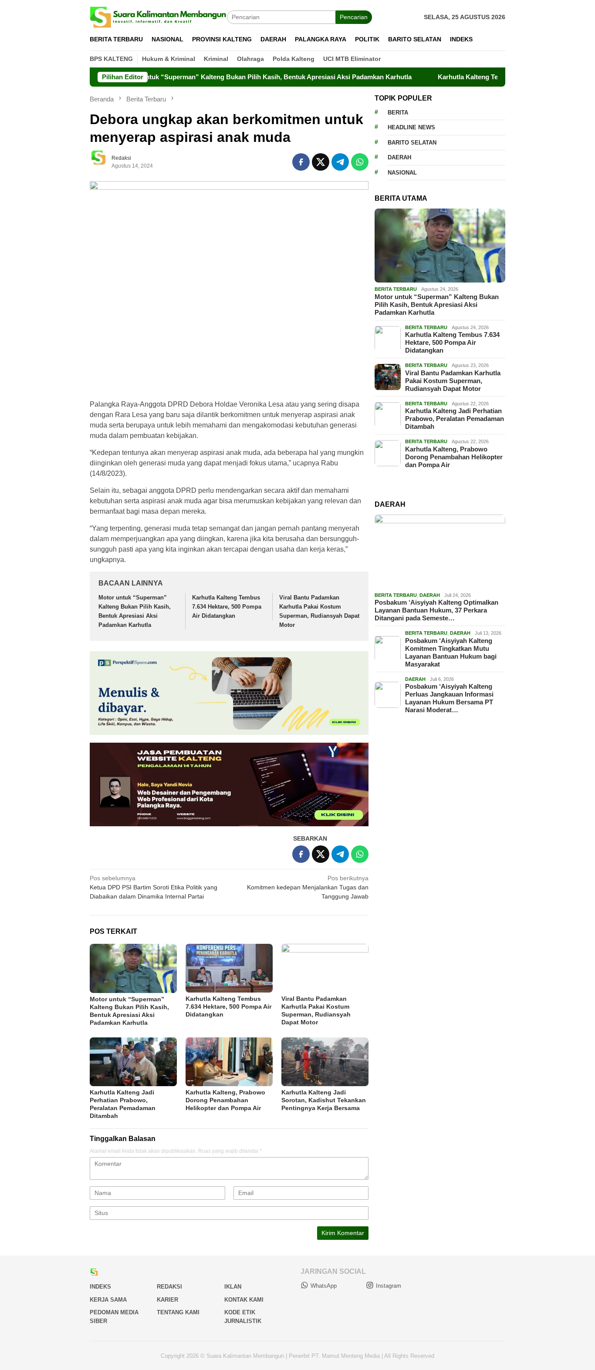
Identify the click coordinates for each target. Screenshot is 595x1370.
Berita (398, 112)
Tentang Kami (178, 1312)
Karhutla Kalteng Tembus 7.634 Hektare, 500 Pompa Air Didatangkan (226, 606)
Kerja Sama (108, 1299)
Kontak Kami (244, 1299)
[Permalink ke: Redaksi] (103, 161)
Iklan (232, 1286)
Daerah (399, 157)
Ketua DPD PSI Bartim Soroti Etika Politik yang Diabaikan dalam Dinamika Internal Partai (153, 887)
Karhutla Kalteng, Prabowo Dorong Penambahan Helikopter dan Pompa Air (225, 1100)
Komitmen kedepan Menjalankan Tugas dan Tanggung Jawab (307, 887)
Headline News (411, 127)
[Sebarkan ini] (301, 162)
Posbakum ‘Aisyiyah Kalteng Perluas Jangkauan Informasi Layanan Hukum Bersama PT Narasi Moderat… (449, 698)
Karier (167, 1299)
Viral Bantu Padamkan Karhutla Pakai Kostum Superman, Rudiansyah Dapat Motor (452, 380)
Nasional (402, 172)
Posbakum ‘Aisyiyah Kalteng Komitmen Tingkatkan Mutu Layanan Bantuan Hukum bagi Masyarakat (451, 651)
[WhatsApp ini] (359, 162)
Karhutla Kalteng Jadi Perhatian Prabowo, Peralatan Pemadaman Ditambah (454, 418)
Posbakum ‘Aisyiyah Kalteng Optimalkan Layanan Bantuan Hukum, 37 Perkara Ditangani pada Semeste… (436, 610)
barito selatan (412, 142)
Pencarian (354, 16)
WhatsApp (324, 1285)
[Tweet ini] (320, 162)
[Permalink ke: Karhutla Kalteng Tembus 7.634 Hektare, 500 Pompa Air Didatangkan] (229, 968)
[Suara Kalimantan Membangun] (158, 16)
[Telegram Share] (340, 162)
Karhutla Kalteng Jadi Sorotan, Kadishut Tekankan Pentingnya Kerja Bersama (323, 1100)
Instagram (388, 1285)
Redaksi (169, 1286)
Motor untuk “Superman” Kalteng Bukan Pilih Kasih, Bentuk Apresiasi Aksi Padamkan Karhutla (228, 77)
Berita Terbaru (396, 289)
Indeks (100, 1286)
